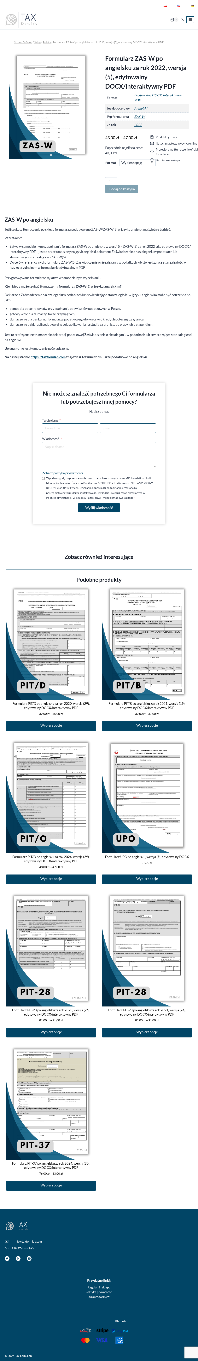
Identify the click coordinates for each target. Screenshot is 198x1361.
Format (110, 163)
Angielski (140, 108)
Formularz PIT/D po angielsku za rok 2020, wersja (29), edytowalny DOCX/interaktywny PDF (51, 705)
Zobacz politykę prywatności (62, 473)
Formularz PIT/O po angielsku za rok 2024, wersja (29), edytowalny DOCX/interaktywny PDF (51, 859)
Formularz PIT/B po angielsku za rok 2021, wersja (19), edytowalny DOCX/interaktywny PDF (147, 705)
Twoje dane (51, 420)
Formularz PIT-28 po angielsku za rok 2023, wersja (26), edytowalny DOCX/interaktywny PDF (51, 1012)
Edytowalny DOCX (147, 95)
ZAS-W (139, 117)
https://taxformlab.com (48, 357)
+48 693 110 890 (23, 1247)
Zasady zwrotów (99, 1296)
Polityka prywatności (99, 1292)
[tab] (51, 155)
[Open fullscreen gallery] (88, 155)
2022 (138, 125)
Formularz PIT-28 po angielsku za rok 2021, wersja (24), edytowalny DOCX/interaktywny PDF (147, 1012)
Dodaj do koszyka (122, 189)
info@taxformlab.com (28, 1241)
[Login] (182, 20)
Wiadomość (52, 439)
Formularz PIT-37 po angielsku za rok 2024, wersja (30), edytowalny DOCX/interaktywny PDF (51, 1165)
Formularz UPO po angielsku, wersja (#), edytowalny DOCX (147, 857)
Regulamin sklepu (99, 1287)
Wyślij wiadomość (99, 507)
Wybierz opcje (51, 725)
